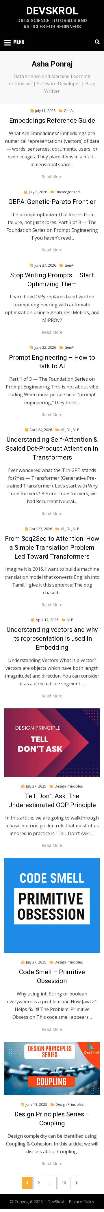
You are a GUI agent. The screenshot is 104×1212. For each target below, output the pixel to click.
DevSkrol (52, 11)
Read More (52, 176)
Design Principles (69, 786)
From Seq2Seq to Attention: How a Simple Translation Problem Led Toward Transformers (52, 547)
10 (65, 1183)
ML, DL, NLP (69, 429)
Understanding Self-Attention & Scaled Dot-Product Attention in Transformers (52, 448)
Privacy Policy (81, 1201)
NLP (70, 619)
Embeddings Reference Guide (52, 120)
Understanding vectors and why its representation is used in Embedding (52, 638)
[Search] (96, 42)
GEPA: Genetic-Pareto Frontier (52, 201)
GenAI (69, 110)
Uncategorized (67, 191)
